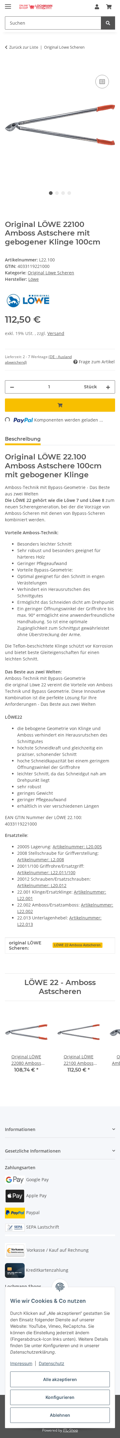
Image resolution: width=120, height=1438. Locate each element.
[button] (96, 7)
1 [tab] (51, 193)
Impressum (21, 1363)
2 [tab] (57, 193)
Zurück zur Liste (23, 47)
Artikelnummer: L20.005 (77, 847)
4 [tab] (69, 193)
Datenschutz (51, 1363)
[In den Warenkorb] (10, 66)
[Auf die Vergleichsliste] (102, 81)
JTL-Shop (70, 1430)
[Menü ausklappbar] (8, 4)
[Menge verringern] (12, 387)
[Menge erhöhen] (108, 387)
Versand (55, 333)
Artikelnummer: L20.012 (41, 885)
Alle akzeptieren (60, 1379)
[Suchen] (108, 23)
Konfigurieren (60, 1397)
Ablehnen (60, 1415)
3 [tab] (63, 193)
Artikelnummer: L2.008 (40, 859)
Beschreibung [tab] (23, 439)
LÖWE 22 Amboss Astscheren (77, 945)
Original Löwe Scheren (51, 273)
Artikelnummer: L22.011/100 (46, 872)
